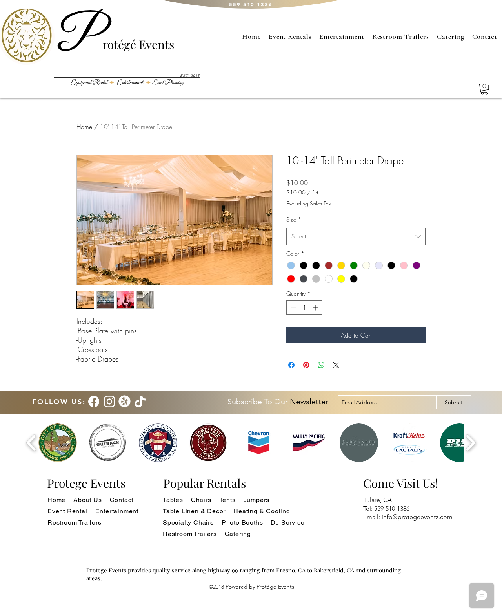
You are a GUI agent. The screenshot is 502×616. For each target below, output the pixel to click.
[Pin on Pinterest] (306, 365)
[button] (484, 89)
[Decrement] (292, 307)
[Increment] (316, 307)
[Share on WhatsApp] (321, 365)
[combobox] (356, 236)
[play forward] (470, 442)
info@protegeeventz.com (417, 517)
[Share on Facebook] (291, 365)
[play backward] (31, 442)
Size (293, 219)
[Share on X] (336, 365)
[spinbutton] (304, 307)
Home (84, 126)
